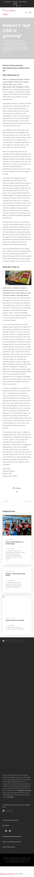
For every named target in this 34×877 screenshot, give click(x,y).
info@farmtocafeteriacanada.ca (12, 836)
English (17, 42)
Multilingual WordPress (7, 874)
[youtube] (16, 5)
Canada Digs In (9, 42)
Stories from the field (20, 44)
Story (21, 49)
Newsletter (6, 825)
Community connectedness (13, 46)
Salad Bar (15, 49)
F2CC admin (10, 548)
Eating (24, 46)
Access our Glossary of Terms (12, 841)
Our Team (14, 1)
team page (10, 797)
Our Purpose (7, 1)
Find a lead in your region (10, 820)
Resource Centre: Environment (15, 629)
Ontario (9, 49)
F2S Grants (23, 42)
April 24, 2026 (10, 571)
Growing (5, 47)
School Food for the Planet (15, 620)
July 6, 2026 (9, 539)
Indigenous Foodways (24, 790)
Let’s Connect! (22, 1)
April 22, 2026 (10, 618)
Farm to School (7, 44)
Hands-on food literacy (16, 47)
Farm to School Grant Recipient (14, 40)
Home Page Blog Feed (14, 550)
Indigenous (9, 552)
